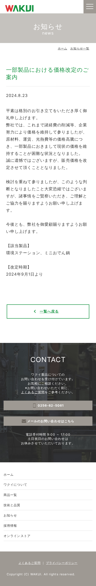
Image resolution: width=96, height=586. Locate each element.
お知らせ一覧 (79, 48)
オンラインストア (17, 536)
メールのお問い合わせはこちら (51, 421)
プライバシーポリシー (61, 563)
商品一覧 (10, 495)
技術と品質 (12, 505)
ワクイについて (15, 484)
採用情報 (10, 525)
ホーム (62, 48)
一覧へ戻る (49, 311)
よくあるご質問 (33, 392)
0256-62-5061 (51, 405)
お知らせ (10, 515)
